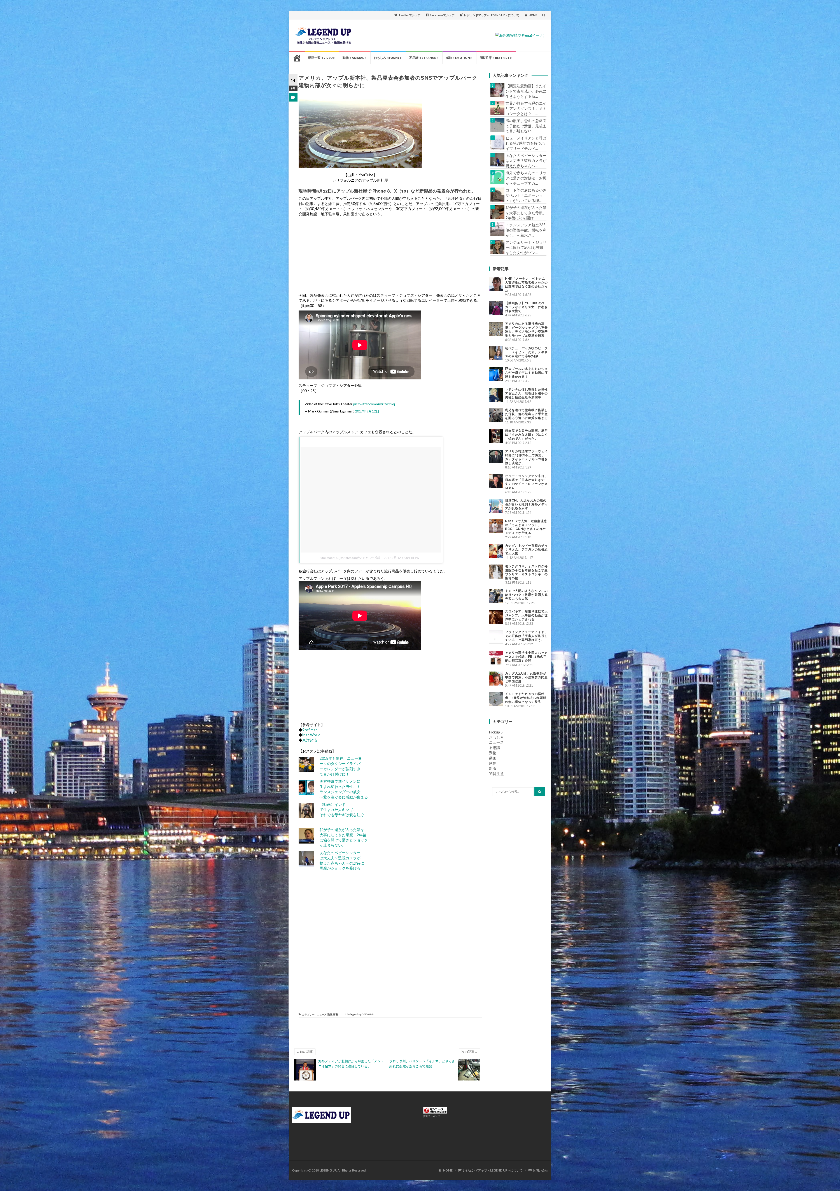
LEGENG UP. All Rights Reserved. (343, 1170)
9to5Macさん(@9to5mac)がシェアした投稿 (350, 558)
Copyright (299, 1170)
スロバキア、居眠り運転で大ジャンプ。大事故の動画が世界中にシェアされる (526, 615)
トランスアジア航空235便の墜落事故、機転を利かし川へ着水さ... (526, 230)
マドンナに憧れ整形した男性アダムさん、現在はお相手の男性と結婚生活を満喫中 (526, 393)
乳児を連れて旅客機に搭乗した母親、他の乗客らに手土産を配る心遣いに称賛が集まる (526, 414)
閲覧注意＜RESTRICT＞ (496, 58)
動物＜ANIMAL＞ (355, 58)
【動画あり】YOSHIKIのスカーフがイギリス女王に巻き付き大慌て (526, 307)
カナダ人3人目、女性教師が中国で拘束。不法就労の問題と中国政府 (526, 677)
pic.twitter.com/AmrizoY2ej (374, 404)
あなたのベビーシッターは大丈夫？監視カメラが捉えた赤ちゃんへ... (526, 160)
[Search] (539, 791)
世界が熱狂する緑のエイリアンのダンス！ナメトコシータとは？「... (526, 108)
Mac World (311, 735)
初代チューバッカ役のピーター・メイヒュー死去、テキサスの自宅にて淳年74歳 (526, 352)
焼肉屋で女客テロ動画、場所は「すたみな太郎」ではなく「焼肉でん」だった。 (526, 434)
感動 (492, 763)
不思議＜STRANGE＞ (424, 58)
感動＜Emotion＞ (459, 58)
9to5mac (309, 730)
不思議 (494, 747)
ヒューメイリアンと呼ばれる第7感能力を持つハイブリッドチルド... (526, 143)
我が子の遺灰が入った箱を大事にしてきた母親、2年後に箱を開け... (526, 212)
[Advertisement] (390, 254)
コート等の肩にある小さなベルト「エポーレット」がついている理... (526, 195)
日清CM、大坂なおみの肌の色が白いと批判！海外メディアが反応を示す (526, 504)
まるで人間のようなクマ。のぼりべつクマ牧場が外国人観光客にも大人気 (526, 594)
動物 (492, 753)
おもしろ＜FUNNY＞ (388, 58)
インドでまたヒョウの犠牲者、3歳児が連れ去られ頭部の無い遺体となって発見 (525, 697)
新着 (335, 1014)
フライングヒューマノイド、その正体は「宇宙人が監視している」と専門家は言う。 (526, 636)
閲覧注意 (496, 773)
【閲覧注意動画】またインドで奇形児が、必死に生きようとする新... (526, 91)
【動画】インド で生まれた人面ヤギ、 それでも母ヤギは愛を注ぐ (342, 809)
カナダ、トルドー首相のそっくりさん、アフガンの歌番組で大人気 (526, 549)
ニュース (322, 1014)
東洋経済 (309, 740)
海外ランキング (431, 1116)
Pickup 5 (496, 732)
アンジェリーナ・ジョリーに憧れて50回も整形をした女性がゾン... (526, 247)
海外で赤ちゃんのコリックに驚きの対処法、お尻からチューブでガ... (526, 178)
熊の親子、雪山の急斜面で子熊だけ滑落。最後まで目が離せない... (526, 125)
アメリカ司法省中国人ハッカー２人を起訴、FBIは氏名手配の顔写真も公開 (526, 656)
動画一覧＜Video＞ (322, 58)
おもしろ (496, 737)
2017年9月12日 (367, 411)
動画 (329, 1014)
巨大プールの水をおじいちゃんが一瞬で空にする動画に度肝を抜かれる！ (526, 372)
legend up (356, 1014)
